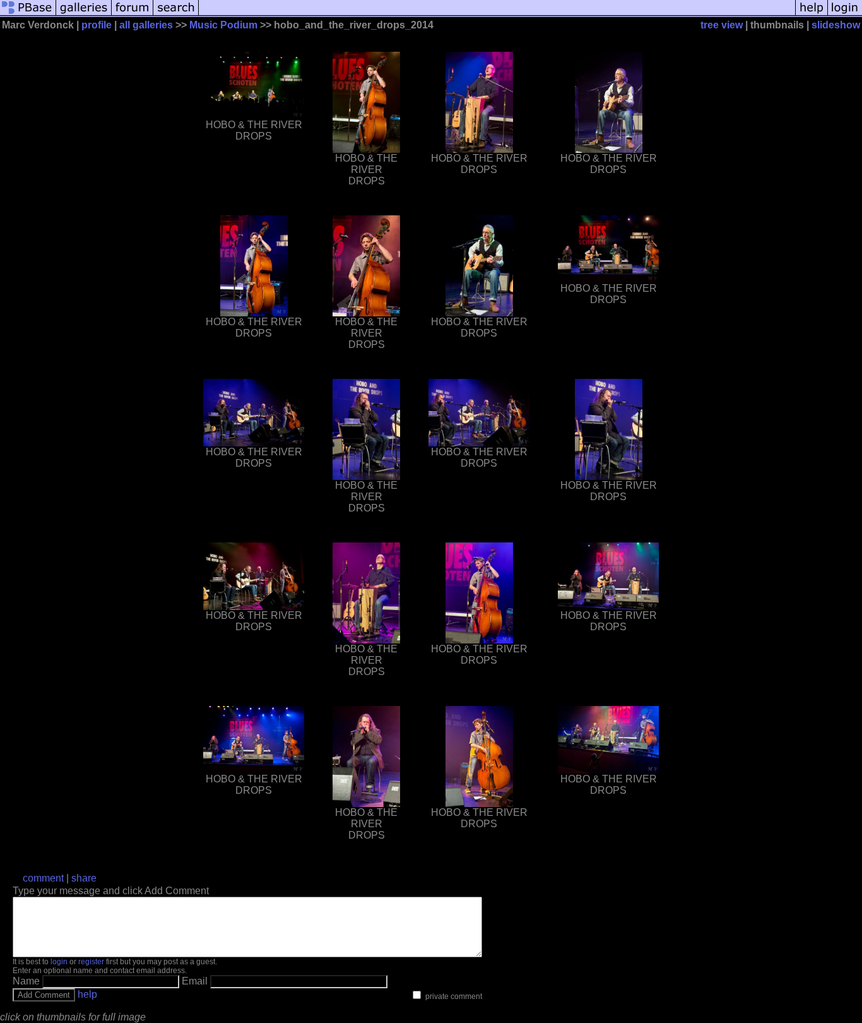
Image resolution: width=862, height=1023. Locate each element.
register (91, 961)
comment (43, 878)
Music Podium (223, 25)
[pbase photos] (28, 14)
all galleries (146, 25)
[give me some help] (811, 14)
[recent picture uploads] (84, 14)
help (87, 994)
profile (96, 25)
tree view (721, 25)
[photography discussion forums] (132, 14)
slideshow (836, 25)
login (59, 961)
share (84, 878)
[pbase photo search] (176, 14)
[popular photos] (497, 14)
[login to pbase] (845, 14)
